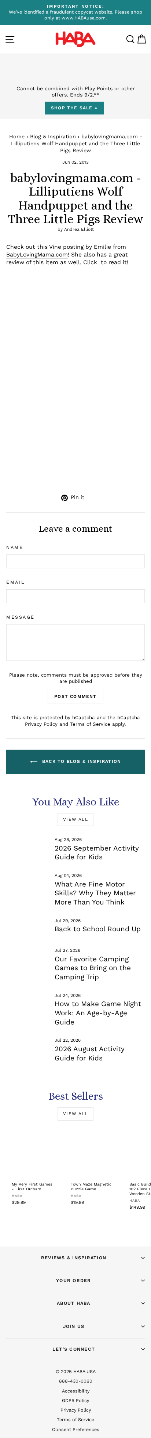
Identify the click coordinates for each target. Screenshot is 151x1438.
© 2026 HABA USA (76, 1371)
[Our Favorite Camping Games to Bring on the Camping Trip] (27, 959)
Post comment (75, 696)
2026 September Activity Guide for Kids (97, 853)
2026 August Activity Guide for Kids (90, 1053)
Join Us (74, 1326)
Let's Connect (73, 1349)
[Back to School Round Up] (27, 930)
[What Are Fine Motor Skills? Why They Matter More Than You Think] (27, 884)
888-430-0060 (75, 1381)
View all (75, 819)
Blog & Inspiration (53, 137)
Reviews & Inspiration (73, 1257)
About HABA (74, 1303)
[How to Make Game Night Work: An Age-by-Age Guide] (27, 1004)
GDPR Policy (75, 1400)
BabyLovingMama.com (37, 254)
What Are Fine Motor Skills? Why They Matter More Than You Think (95, 893)
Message (20, 617)
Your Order (73, 1280)
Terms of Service (90, 724)
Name (14, 547)
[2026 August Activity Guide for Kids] (27, 1049)
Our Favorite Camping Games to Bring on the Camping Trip (93, 968)
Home (17, 137)
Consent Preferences (75, 1429)
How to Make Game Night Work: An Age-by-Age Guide (98, 1013)
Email (15, 582)
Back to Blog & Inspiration (80, 761)
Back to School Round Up (98, 929)
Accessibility (75, 1391)
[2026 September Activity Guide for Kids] (27, 848)
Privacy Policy (41, 724)
